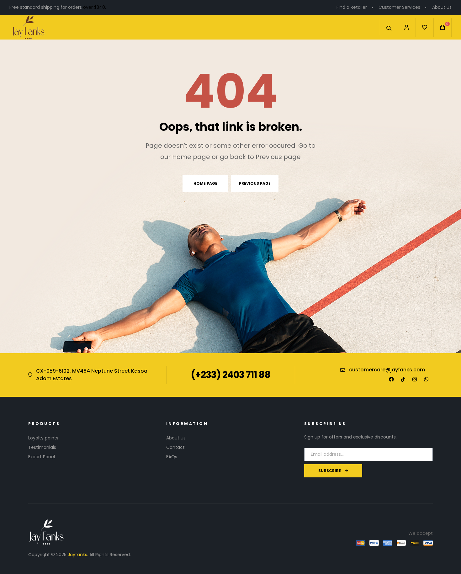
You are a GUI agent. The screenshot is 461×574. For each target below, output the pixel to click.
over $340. (94, 7)
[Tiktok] (403, 379)
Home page (205, 183)
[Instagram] (415, 379)
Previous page (255, 183)
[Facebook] (391, 379)
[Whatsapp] (426, 379)
